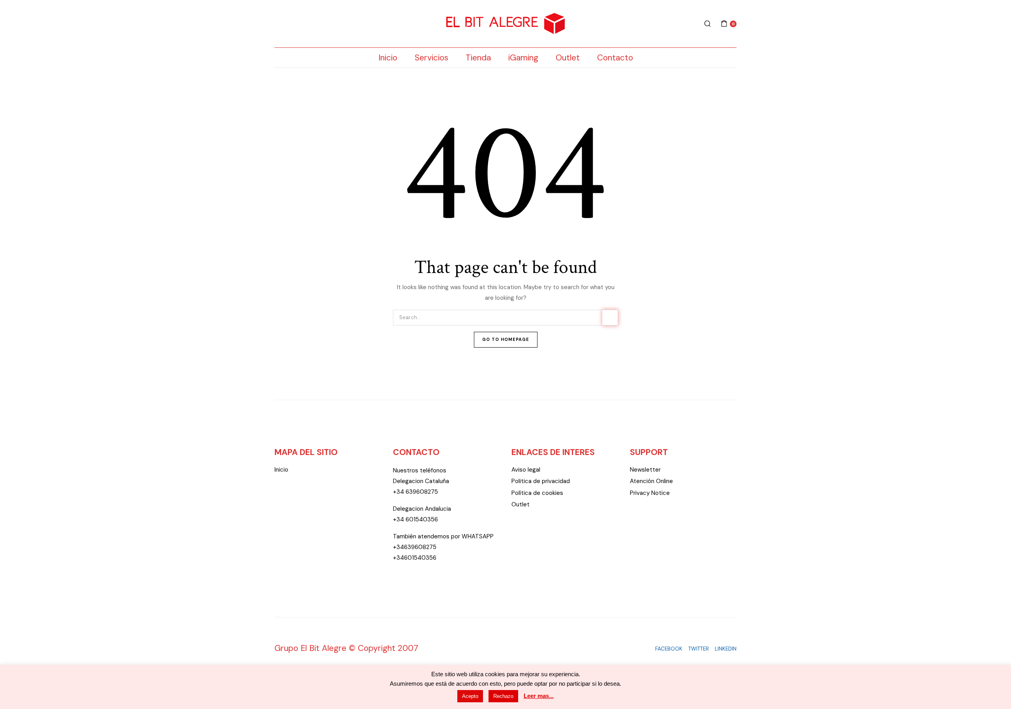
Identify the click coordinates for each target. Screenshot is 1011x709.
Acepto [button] (470, 696)
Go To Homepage (505, 339)
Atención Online (651, 481)
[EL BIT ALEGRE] (505, 24)
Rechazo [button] (503, 696)
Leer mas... (539, 695)
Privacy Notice (650, 493)
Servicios (431, 57)
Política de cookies (537, 493)
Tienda (478, 57)
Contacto (615, 57)
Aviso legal (525, 470)
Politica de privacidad (540, 481)
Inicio (387, 57)
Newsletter (645, 470)
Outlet (568, 57)
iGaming (523, 57)
